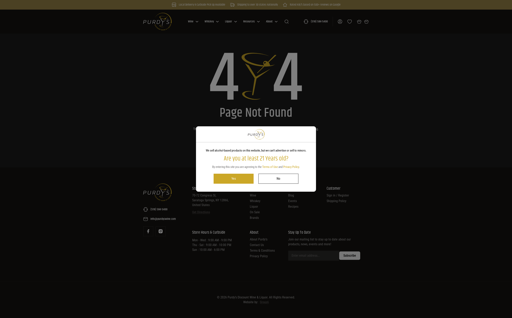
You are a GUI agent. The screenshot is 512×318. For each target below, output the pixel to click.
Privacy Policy (291, 167)
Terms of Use (270, 167)
